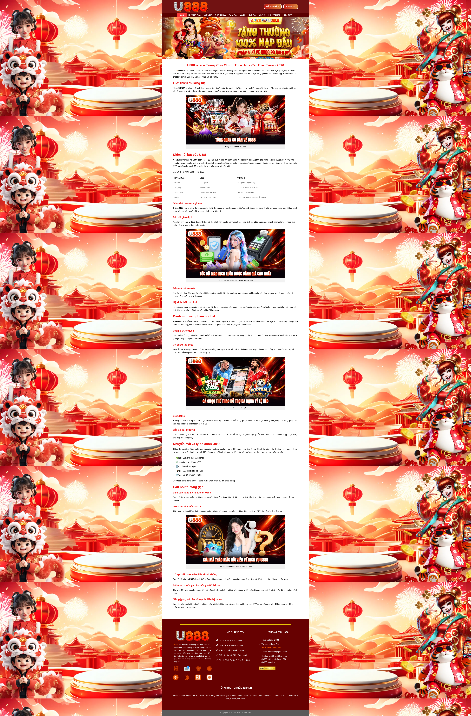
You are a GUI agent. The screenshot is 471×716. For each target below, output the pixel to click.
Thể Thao (220, 15)
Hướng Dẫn (194, 15)
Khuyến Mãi (274, 15)
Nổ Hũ (243, 15)
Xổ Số (262, 15)
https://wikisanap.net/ (271, 647)
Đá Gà (252, 15)
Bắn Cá (233, 15)
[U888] (191, 7)
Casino (208, 15)
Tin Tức (288, 15)
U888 (181, 15)
